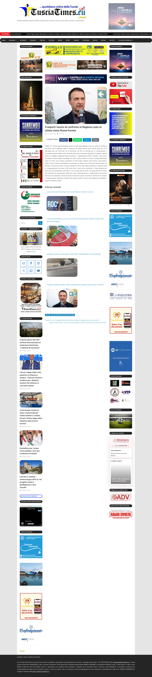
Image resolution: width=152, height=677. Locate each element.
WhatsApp (77, 140)
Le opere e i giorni (121, 472)
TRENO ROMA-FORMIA (68, 315)
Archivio (12, 40)
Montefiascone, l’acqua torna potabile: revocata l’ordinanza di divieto (30, 451)
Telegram (87, 140)
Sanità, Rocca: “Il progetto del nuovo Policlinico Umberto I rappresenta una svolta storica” (72, 320)
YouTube (33, 251)
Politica (42, 40)
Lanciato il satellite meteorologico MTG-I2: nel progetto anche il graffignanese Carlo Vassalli (31, 481)
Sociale (103, 40)
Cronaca (33, 40)
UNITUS (95, 40)
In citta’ (112, 40)
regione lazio (50, 315)
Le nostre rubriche (125, 40)
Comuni (76, 40)
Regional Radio (37, 506)
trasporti (58, 315)
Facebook (64, 140)
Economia (85, 40)
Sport (68, 40)
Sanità (60, 40)
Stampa (95, 140)
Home (4, 40)
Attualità (23, 40)
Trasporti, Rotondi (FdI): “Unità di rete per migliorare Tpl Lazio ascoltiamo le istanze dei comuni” (77, 322)
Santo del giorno (121, 453)
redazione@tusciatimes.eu (121, 662)
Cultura (51, 40)
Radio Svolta (126, 510)
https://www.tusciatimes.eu (41, 671)
